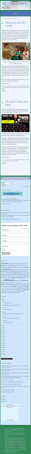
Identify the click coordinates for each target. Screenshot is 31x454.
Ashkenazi (13, 269)
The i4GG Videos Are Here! (16, 103)
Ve (17, 291)
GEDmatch (9, 280)
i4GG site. (18, 112)
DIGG (21, 87)
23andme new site (12, 263)
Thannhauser (16, 289)
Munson (2, 286)
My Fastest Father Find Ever (8, 322)
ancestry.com (26, 267)
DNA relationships (18, 272)
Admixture (18, 263)
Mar (2, 22)
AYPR (29, 269)
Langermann (21, 284)
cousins (2, 272)
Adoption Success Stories (10, 87)
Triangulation (26, 289)
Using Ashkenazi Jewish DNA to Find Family (15, 381)
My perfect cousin (7, 286)
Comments (4, 401)
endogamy (3, 277)
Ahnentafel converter (21, 265)
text (4, 250)
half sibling (6, 284)
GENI (19, 283)
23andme (4, 263)
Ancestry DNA (13, 267)
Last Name (4, 240)
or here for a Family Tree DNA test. (16, 201)
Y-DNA (19, 292)
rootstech (20, 288)
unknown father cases (5, 291)
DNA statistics (10, 274)
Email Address (15, 230)
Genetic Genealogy (20, 86)
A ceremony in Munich (7, 302)
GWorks (2, 284)
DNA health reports (10, 272)
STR (6, 289)
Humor (9, 284)
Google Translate (27, 186)
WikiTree (11, 420)
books (8, 271)
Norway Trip (21, 286)
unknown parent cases (13, 291)
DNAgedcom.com (17, 449)
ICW (14, 284)
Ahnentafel (15, 265)
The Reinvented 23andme (7, 309)
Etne (11, 277)
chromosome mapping (19, 271)
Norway (17, 286)
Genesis (11, 283)
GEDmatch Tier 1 (17, 280)
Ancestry (26, 265)
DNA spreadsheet (4, 274)
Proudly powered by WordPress (10, 428)
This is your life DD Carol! (15, 24)
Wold (23, 291)
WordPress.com (7, 429)
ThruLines (21, 289)
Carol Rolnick (15, 30)
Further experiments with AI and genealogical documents (13, 313)
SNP (4, 289)
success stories (10, 289)
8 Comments (4, 90)
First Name (4, 235)
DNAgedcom (26, 275)
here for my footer (27, 215)
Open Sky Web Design (21, 429)
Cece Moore (12, 271)
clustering (25, 271)
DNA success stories (18, 274)
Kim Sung (2, 379)
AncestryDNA (6, 269)
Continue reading (6, 83)
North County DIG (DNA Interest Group (20, 66)
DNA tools (24, 274)
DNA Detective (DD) (8, 30)
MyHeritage (7, 436)
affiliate (6, 219)
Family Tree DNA (19, 434)
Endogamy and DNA (10, 391)
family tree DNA (16, 277)
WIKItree (20, 291)
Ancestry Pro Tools (20, 267)
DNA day (5, 272)
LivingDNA (22, 439)
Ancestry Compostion (6, 267)
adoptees (22, 263)
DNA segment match (25, 272)
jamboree (17, 284)
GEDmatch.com (16, 447)
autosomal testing (24, 269)
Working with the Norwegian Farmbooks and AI (11, 318)
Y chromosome (9, 292)
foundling (24, 87)
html (4, 248)
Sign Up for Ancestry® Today (18, 200)
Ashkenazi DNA (18, 269)
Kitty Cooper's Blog (14, 6)
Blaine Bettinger (4, 271)
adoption (25, 263)
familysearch (24, 277)
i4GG (12, 284)
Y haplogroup (15, 292)
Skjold (2, 289)
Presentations (26, 86)
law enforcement (26, 284)
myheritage (13, 286)
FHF (27, 277)
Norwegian (26, 286)
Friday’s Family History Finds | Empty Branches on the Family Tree (13, 365)
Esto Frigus (7, 277)
